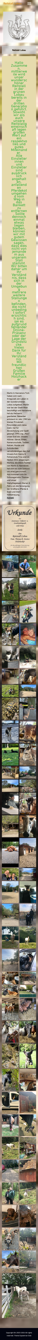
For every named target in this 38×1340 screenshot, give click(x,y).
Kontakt (10, 497)
